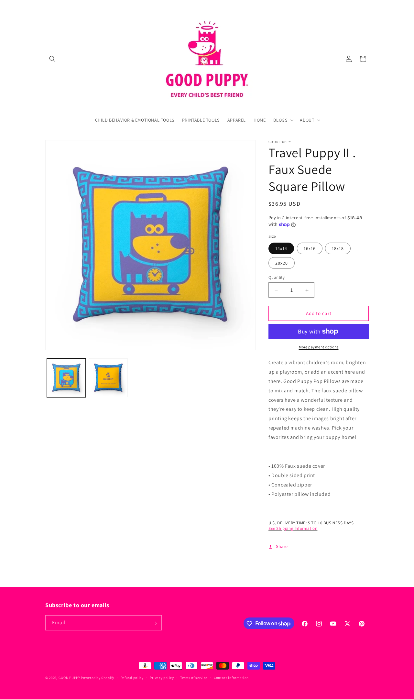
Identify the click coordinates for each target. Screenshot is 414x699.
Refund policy (132, 677)
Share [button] (282, 546)
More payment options (319, 346)
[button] (52, 59)
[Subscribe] (154, 623)
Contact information (231, 677)
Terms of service (193, 677)
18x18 (338, 248)
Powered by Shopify (97, 677)
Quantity (276, 277)
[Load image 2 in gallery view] (108, 377)
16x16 (310, 248)
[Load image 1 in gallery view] (66, 377)
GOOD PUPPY (69, 677)
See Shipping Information (292, 528)
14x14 (281, 248)
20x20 (281, 263)
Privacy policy (162, 677)
